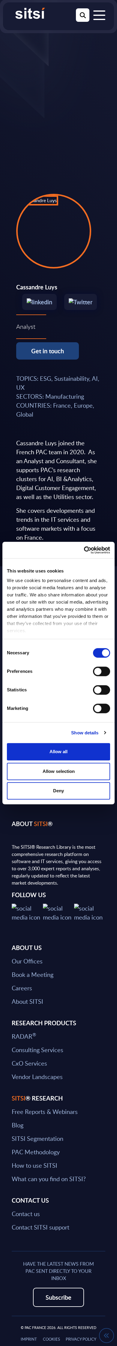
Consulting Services (37, 1050)
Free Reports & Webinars (45, 1111)
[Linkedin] (37, 302)
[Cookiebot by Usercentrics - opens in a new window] (84, 550)
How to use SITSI (34, 1165)
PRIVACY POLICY (81, 1339)
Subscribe (58, 1297)
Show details (84, 732)
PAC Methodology (36, 1152)
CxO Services (29, 1063)
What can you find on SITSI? (49, 1179)
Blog (17, 1125)
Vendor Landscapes (37, 1076)
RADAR (24, 1036)
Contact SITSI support (40, 1227)
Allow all (59, 751)
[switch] (101, 671)
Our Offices (27, 961)
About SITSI (27, 1001)
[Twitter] (77, 302)
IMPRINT (29, 1339)
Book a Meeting (32, 974)
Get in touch (47, 351)
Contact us (26, 1214)
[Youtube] (89, 912)
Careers (22, 988)
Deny (58, 790)
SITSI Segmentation (37, 1138)
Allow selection (59, 771)
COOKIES (51, 1339)
